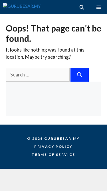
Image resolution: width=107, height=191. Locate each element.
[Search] (79, 75)
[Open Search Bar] (81, 7)
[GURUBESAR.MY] (22, 7)
